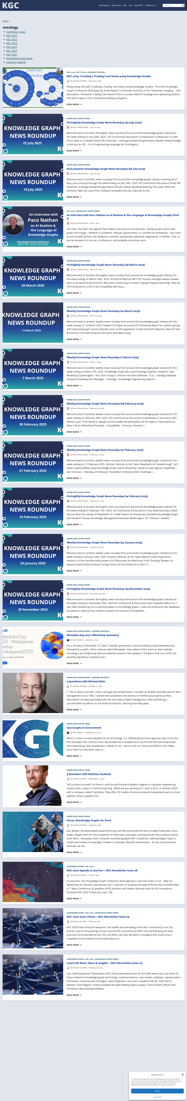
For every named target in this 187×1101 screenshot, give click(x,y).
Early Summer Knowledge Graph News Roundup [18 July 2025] (106, 168)
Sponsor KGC (116, 5)
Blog (125, 5)
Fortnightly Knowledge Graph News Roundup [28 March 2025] (106, 264)
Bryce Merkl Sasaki (80, 127)
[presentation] (33, 88)
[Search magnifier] (182, 5)
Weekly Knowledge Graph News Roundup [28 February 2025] (105, 403)
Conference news (15, 31)
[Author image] (68, 81)
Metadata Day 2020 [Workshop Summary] (93, 635)
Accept (157, 1091)
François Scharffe (79, 81)
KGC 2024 (11, 46)
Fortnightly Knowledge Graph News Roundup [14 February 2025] (107, 496)
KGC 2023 (11, 43)
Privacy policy (157, 1097)
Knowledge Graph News (19, 58)
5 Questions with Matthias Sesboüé (89, 774)
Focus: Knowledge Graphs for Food (89, 820)
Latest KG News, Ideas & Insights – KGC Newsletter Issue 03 (104, 963)
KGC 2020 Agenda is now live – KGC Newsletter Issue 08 (102, 870)
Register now (150, 5)
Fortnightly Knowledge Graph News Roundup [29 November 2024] (108, 588)
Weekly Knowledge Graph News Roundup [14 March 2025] (103, 311)
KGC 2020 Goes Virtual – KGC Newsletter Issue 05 (98, 916)
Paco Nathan (78, 640)
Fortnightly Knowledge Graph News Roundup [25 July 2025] (104, 122)
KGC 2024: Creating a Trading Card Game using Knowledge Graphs (109, 76)
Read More (74, 104)
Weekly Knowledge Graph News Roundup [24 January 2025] (104, 542)
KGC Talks (11, 54)
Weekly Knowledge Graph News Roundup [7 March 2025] (103, 357)
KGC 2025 (11, 50)
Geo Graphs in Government (84, 727)
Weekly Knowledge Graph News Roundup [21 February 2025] (105, 449)
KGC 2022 (11, 39)
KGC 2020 (11, 35)
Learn (130, 5)
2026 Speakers (104, 5)
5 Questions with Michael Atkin (86, 681)
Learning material (16, 62)
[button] (183, 1075)
